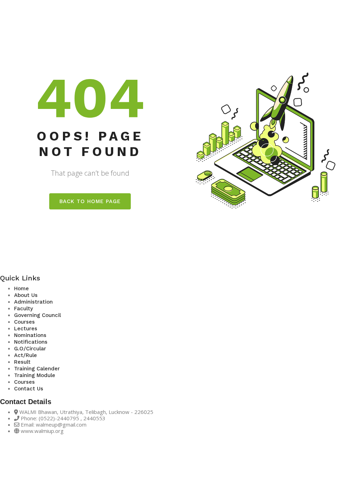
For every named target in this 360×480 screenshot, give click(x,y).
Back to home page (90, 201)
